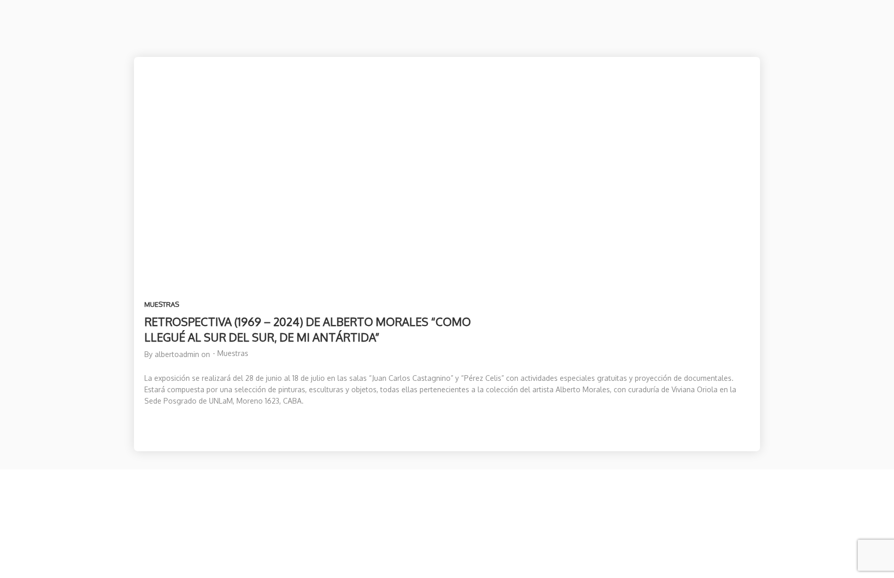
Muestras (161, 304)
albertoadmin (177, 354)
